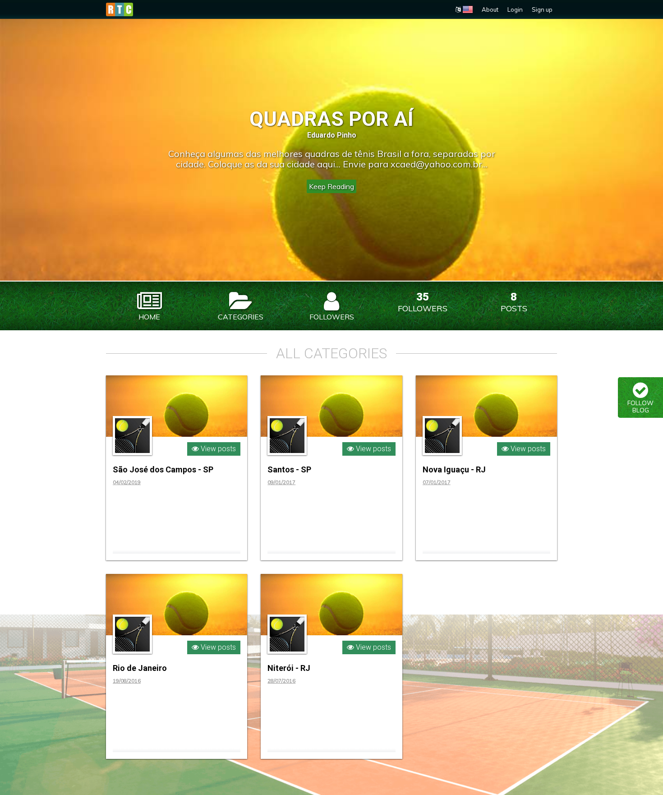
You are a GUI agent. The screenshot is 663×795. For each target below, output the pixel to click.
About (490, 9)
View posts (217, 448)
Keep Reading (331, 186)
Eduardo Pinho (331, 135)
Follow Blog (640, 406)
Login (515, 9)
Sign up (542, 9)
